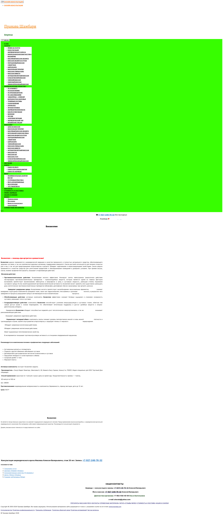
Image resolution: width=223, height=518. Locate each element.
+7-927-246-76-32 (106, 215)
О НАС (6, 44)
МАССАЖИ (8, 125)
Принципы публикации (43, 510)
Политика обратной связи (61, 510)
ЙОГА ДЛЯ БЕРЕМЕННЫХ (16, 182)
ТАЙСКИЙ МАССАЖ (14, 80)
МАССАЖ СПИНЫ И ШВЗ (16, 71)
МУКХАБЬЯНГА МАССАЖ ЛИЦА (18, 133)
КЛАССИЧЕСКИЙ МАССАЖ (17, 78)
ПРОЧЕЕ (10, 116)
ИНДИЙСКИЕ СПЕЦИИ (15, 122)
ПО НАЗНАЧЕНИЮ (14, 90)
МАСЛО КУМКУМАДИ (15, 112)
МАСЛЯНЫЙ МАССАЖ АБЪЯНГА (18, 58)
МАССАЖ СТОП (13, 157)
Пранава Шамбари (20, 26)
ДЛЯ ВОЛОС (12, 105)
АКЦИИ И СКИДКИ (10, 195)
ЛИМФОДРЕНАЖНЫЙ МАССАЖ (18, 84)
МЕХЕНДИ (11, 114)
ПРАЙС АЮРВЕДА (10, 193)
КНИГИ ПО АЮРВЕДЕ (15, 171)
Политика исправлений (79, 510)
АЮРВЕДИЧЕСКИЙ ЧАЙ (15, 120)
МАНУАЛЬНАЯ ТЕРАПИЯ (16, 69)
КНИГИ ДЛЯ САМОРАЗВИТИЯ (17, 169)
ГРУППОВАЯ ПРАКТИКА (16, 180)
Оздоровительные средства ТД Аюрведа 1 (19, 473)
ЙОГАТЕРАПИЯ (12, 184)
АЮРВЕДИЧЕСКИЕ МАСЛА (16, 110)
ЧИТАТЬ (122, 503)
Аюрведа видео (13, 199)
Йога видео (11, 201)
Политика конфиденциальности (24, 510)
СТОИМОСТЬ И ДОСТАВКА (14, 191)
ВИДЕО (6, 197)
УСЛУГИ (7, 46)
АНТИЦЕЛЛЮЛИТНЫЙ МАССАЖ (18, 76)
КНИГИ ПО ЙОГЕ (13, 167)
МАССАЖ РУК (12, 152)
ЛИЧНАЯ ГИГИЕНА (14, 108)
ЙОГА (6, 174)
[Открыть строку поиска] (2, 211)
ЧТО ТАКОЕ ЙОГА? (14, 186)
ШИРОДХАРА (12, 67)
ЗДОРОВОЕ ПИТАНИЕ (15, 118)
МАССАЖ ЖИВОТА (14, 73)
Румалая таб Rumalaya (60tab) (14, 477)
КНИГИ (6, 165)
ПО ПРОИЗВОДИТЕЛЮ (15, 93)
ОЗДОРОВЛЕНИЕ (13, 103)
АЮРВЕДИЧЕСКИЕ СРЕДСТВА (15, 86)
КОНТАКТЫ (8, 188)
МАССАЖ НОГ (12, 154)
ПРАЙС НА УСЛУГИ (14, 48)
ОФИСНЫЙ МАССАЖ (14, 82)
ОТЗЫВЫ (128, 503)
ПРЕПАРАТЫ (74, 503)
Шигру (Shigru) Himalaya (12, 475)
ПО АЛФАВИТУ (12, 88)
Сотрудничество (6, 510)
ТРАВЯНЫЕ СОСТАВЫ (15, 101)
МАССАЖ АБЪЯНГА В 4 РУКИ (17, 61)
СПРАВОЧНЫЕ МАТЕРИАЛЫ (14, 207)
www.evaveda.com (115, 506)
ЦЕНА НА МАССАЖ (14, 127)
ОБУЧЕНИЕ (8, 163)
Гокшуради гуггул (10, 468)
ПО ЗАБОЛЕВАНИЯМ (14, 95)
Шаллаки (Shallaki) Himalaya (13, 471)
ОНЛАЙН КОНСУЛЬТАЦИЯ (13, 5)
